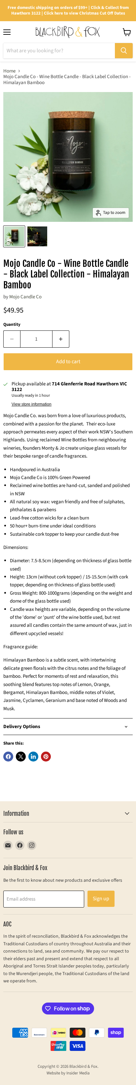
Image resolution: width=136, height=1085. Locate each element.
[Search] (124, 50)
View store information (31, 404)
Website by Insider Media (68, 1073)
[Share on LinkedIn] (33, 757)
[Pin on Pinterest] (46, 757)
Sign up (101, 898)
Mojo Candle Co (25, 296)
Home (9, 71)
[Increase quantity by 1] (60, 339)
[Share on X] (21, 757)
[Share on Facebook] (8, 757)
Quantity (11, 324)
